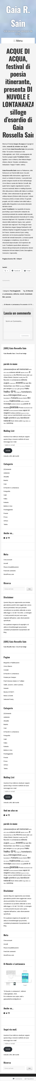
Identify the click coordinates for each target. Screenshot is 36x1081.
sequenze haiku (25, 413)
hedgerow (18, 392)
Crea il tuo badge (21, 353)
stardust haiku (27, 415)
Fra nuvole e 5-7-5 (26, 304)
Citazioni (15, 377)
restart (6, 410)
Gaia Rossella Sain (9, 353)
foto (17, 386)
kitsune (20, 398)
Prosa (21, 408)
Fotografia (7, 491)
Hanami (6, 688)
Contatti (6, 670)
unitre (20, 421)
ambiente (12, 372)
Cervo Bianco (8, 666)
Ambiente (7, 473)
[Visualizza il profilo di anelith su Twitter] (7, 538)
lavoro (25, 398)
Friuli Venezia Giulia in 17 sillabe (14, 681)
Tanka (6, 524)
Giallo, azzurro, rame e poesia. (13, 685)
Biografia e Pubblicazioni (11, 662)
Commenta (25, 336)
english (6, 383)
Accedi (6, 563)
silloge (5, 415)
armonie (26, 372)
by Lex (12, 375)
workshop (9, 423)
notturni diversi (16, 404)
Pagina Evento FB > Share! (12, 259)
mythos (22, 401)
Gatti (5, 495)
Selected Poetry (9, 699)
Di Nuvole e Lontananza (12, 304)
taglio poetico (10, 418)
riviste (20, 410)
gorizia (22, 388)
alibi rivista (6, 372)
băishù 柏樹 (26, 375)
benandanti (7, 375)
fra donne (22, 386)
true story (14, 421)
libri (3, 297)
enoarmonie (13, 383)
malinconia (14, 401)
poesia (8, 297)
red (31, 407)
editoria (16, 294)
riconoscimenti (13, 410)
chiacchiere (8, 377)
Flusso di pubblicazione (11, 567)
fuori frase (14, 388)
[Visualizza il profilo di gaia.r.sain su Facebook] (4, 538)
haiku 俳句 (10, 391)
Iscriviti (8, 450)
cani (31, 375)
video (26, 421)
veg (24, 421)
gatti (18, 388)
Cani (5, 484)
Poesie (6, 513)
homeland (28, 294)
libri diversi (6, 401)
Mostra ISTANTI (9, 692)
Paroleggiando (15, 291)
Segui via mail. (10, 1029)
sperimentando (18, 415)
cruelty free (22, 377)
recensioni (27, 407)
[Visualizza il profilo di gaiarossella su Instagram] (9, 538)
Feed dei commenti (10, 571)
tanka (18, 418)
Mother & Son (8, 506)
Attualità (6, 476)
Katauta (14, 398)
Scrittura (13, 413)
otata (22, 404)
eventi (22, 294)
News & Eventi (8, 695)
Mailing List (9, 430)
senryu (18, 413)
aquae (22, 372)
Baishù (6, 480)
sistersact (10, 415)
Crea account (8, 559)
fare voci (12, 386)
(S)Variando (7, 469)
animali (18, 372)
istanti (23, 395)
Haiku (26, 388)
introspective (15, 395)
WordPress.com (9, 574)
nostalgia (7, 404)
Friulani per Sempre (10, 677)
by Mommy (18, 375)
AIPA (30, 369)
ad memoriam (23, 369)
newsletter (26, 401)
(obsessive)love (10, 369)
